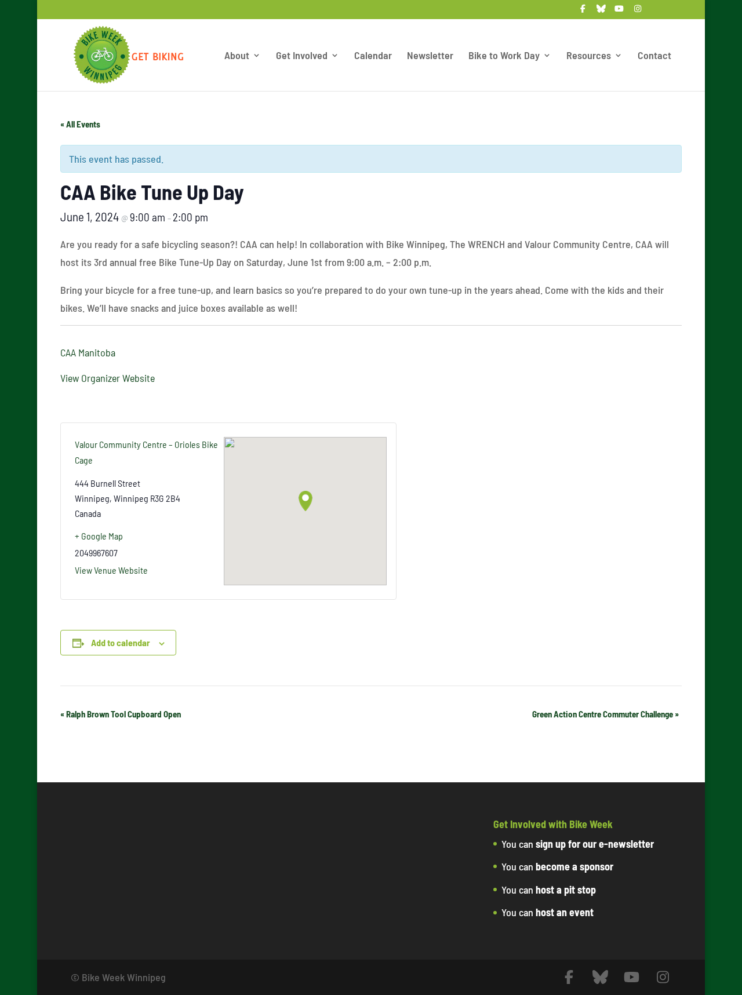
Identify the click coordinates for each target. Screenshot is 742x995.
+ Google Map (99, 535)
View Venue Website (111, 569)
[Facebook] (582, 12)
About (236, 56)
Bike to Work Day (504, 56)
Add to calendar (120, 642)
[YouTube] (619, 12)
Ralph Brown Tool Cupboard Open (120, 714)
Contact (654, 56)
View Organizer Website (107, 377)
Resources (588, 56)
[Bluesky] (601, 12)
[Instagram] (637, 12)
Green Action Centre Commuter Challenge (605, 714)
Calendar (373, 56)
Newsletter (430, 56)
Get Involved (302, 56)
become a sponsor (574, 866)
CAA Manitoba (87, 352)
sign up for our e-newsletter (595, 843)
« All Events (80, 124)
